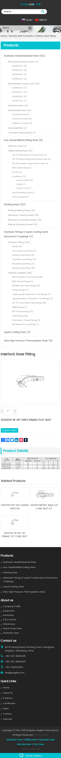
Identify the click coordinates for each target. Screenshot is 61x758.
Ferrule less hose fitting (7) (24, 251)
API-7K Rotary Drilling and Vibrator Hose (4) (31, 159)
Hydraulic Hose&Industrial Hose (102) (24, 56)
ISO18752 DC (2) (19, 88)
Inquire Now (9, 430)
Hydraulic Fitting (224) (19, 242)
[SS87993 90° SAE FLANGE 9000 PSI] (15, 501)
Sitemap (7, 719)
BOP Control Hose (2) (21, 168)
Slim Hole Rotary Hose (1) (23, 193)
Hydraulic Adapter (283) (20, 273)
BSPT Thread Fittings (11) (23, 281)
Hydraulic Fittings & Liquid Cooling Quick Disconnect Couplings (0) (26, 234)
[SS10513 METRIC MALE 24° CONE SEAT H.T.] (44, 501)
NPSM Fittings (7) (19, 307)
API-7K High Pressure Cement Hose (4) (29, 155)
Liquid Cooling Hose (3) (17, 332)
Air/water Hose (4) (20, 114)
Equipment (8, 611)
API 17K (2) (17, 172)
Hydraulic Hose (11, 633)
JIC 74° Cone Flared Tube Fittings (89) (29, 303)
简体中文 (43, 20)
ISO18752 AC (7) (19, 101)
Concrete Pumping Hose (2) (22, 133)
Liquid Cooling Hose (13, 587)
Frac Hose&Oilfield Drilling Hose (19, 567)
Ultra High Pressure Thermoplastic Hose (24, 592)
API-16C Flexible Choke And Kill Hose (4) (30, 163)
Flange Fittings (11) (20, 290)
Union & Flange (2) (20, 197)
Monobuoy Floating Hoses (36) (23, 215)
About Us (8, 693)
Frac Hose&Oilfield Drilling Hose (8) (23, 140)
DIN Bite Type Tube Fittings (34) (26, 286)
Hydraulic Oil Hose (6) (22, 123)
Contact (7, 714)
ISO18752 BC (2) (19, 74)
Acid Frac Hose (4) (17, 146)
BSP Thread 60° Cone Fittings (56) (27, 277)
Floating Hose (10, 573)
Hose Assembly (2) (17, 128)
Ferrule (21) (17, 246)
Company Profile (11, 606)
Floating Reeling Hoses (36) (21, 210)
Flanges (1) (20, 184)
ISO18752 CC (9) (19, 70)
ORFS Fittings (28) (20, 316)
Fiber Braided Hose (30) (19, 110)
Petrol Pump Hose (12, 629)
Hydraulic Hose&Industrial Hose (19, 562)
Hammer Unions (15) (24, 180)
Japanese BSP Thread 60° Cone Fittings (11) (31, 294)
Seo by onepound (31, 749)
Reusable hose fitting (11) (23, 264)
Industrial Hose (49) (18, 106)
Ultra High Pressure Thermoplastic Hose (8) (28, 341)
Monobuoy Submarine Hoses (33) (24, 220)
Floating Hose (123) (15, 204)
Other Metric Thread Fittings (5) (26, 320)
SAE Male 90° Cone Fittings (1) (25, 324)
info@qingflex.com (14, 673)
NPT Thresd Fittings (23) (22, 311)
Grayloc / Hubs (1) (23, 188)
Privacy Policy (41, 735)
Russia (29, 20)
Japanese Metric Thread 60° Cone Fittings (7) (32, 299)
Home (6, 688)
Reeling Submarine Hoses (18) (23, 224)
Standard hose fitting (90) (23, 268)
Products (8, 698)
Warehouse (9, 624)
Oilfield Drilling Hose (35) (20, 151)
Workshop (8, 615)
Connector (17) (19, 176)
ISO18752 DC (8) (19, 66)
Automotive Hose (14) (22, 119)
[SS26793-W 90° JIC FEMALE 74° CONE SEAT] (15, 529)
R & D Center (9, 620)
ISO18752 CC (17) (19, 92)
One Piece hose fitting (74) (24, 259)
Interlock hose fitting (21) (23, 255)
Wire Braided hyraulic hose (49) (24, 84)
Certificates (9, 703)
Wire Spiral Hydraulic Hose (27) (23, 62)
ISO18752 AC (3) (19, 79)
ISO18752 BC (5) (19, 96)
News (6, 709)
